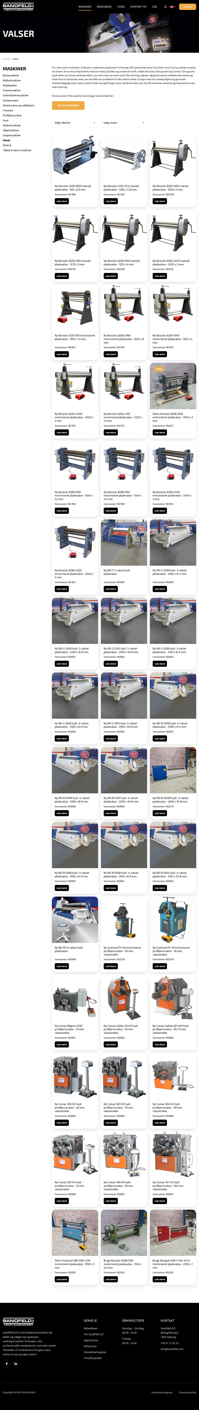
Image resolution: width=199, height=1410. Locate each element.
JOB (154, 6)
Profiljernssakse (12, 115)
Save (5, 120)
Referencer (90, 1346)
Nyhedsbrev (90, 1328)
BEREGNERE (104, 6)
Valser (6, 140)
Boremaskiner (11, 75)
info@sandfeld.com (172, 1349)
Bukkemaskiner (12, 80)
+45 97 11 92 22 (170, 1343)
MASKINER (85, 6)
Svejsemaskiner (12, 135)
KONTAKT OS (138, 6)
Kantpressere (10, 100)
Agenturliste (91, 1340)
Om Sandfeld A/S (94, 1334)
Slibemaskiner (11, 130)
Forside (6, 59)
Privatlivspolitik (93, 1358)
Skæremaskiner (12, 125)
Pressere (8, 110)
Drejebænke (10, 85)
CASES (121, 6)
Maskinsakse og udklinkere (18, 105)
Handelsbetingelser (95, 1352)
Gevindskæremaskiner (16, 95)
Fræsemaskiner (12, 90)
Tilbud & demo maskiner (17, 150)
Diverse (7, 145)
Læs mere (62, 201)
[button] (165, 6)
